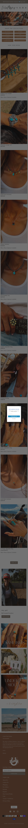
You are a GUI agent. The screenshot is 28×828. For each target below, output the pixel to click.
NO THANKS (14, 418)
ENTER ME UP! (14, 416)
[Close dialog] (20, 406)
